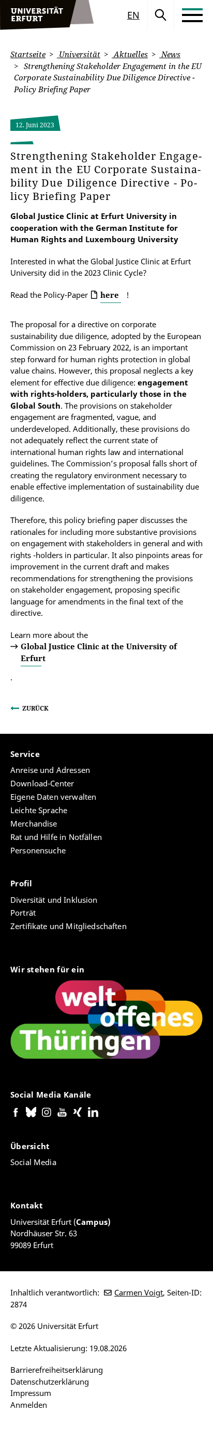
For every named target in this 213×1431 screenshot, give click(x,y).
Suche (161, 15)
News (169, 54)
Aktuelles (130, 54)
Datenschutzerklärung (49, 1381)
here (109, 295)
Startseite (27, 54)
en (133, 15)
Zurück (35, 708)
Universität (78, 54)
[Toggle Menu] (192, 15)
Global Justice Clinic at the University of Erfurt (99, 652)
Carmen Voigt (138, 1292)
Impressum (30, 1393)
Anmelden (28, 1405)
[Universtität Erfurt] (47, 15)
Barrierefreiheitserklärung (56, 1370)
